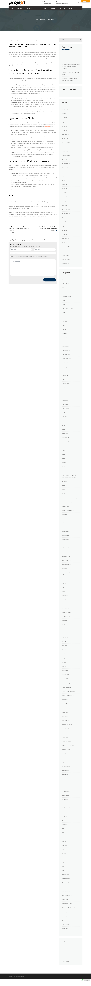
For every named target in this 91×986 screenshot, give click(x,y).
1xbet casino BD (66, 354)
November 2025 (66, 147)
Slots (63, 870)
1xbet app (64, 333)
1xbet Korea (65, 375)
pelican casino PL (66, 787)
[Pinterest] (80, 3)
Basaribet (64, 467)
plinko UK (64, 837)
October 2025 (65, 151)
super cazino (47, 126)
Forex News (65, 595)
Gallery (53, 8)
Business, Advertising (67, 502)
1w (62, 279)
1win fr (63, 300)
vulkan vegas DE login (67, 903)
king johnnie (64, 620)
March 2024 (65, 197)
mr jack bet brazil (66, 762)
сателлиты (64, 932)
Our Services (43, 8)
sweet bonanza (65, 874)
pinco (63, 820)
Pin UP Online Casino (67, 812)
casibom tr (64, 514)
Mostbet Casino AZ (66, 687)
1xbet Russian (65, 404)
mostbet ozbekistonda (67, 729)
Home (11, 8)
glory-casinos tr (65, 608)
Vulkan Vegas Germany (67, 912)
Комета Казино (65, 924)
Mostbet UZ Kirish (66, 749)
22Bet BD (64, 417)
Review (63, 849)
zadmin (22, 40)
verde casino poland (66, 891)
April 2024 (64, 192)
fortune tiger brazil (66, 600)
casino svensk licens (66, 548)
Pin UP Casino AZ (66, 808)
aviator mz (64, 454)
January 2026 (65, 138)
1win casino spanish (66, 296)
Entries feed (64, 953)
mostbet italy (65, 712)
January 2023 (65, 242)
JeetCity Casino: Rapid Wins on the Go (71, 54)
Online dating (65, 774)
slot (63, 866)
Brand (63, 494)
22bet (63, 412)
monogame (64, 658)
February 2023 (65, 238)
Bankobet (64, 462)
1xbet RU (64, 396)
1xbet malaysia (65, 383)
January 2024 (65, 205)
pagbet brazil (65, 783)
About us (19, 8)
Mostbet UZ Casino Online (68, 745)
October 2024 (65, 168)
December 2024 (66, 159)
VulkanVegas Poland (66, 916)
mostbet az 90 (65, 674)
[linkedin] (73, 3)
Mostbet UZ (65, 737)
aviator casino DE (66, 437)
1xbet (63, 325)
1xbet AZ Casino (66, 342)
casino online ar (65, 539)
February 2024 (65, 201)
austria (63, 425)
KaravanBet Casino (66, 612)
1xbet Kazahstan (66, 371)
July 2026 (64, 113)
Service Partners (31, 8)
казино (63, 920)
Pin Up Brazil (65, 799)
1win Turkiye (65, 313)
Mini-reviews (65, 637)
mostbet (64, 666)
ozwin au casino (65, 778)
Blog (70, 8)
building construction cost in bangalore (70, 498)
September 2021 (66, 263)
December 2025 (66, 143)
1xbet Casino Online (66, 358)
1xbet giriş (64, 367)
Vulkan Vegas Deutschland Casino (69, 908)
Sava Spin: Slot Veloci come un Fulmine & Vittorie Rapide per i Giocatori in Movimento (71, 66)
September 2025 (66, 155)
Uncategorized (30, 40)
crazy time (64, 583)
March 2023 (65, 234)
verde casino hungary (66, 887)
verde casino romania (66, 895)
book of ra (64, 485)
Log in (63, 949)
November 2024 (66, 163)
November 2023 (66, 213)
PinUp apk (64, 824)
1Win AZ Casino (65, 283)
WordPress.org (65, 961)
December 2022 (66, 247)
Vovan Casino (65, 899)
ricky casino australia (66, 862)
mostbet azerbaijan (66, 683)
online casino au (65, 770)
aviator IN (64, 446)
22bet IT (64, 421)
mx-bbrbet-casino (66, 766)
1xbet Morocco (65, 387)
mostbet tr (64, 733)
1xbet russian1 (65, 408)
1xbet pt (64, 392)
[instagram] (75, 3)
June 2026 (64, 118)
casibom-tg (64, 518)
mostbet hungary (66, 708)
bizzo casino (64, 481)
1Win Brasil (64, 288)
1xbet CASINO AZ (66, 350)
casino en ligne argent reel (68, 527)
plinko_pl (64, 841)
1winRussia (64, 321)
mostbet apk (65, 670)
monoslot (64, 662)
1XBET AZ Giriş (65, 346)
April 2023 (64, 230)
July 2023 (64, 222)
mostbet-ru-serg (66, 754)
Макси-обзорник (66, 928)
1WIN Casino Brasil (66, 292)
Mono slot (64, 649)
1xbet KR (64, 379)
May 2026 (64, 122)
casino (63, 523)
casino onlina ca (65, 535)
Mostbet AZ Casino (66, 679)
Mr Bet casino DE (66, 758)
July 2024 (64, 180)
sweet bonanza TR (66, 878)
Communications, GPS (67, 560)
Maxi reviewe (65, 629)
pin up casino (65, 803)
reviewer (64, 858)
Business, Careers (66, 506)
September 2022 (66, 259)
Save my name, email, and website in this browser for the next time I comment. (29, 256)
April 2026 (64, 126)
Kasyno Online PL (66, 616)
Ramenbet (64, 845)
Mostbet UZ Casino (66, 741)
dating (63, 591)
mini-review (64, 633)
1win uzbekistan (65, 317)
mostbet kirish (65, 716)
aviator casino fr (65, 442)
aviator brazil (65, 433)
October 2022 (65, 255)
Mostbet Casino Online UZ (68, 695)
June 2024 (64, 184)
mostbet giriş (65, 699)
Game (63, 604)
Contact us (62, 8)
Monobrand (64, 654)
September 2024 (66, 172)
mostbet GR (65, 704)
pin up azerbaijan (65, 795)
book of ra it (64, 489)
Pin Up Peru (64, 816)
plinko (63, 828)
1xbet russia (65, 400)
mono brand (64, 645)
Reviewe (64, 853)
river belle (48, 205)
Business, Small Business (68, 510)
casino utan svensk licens (67, 552)
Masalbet (64, 625)
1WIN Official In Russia (67, 308)
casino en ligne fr (65, 531)
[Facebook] (78, 3)
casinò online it (65, 543)
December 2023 (66, 209)
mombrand (64, 641)
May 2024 (64, 188)
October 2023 (65, 217)
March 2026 (65, 130)
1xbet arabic (65, 338)
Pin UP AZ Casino (66, 791)
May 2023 (64, 226)
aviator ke (64, 450)
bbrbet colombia (65, 471)
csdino (63, 587)
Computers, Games (66, 564)
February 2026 (65, 134)
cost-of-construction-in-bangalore (70, 579)
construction (64, 568)
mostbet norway (65, 720)
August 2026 (65, 109)
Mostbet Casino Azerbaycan (68, 691)
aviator (63, 429)
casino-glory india (66, 556)
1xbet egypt (65, 363)
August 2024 (65, 176)
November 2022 (66, 251)
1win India (64, 304)
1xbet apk (64, 329)
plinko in (64, 833)
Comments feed (65, 957)
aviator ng (64, 458)
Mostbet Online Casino (67, 724)
